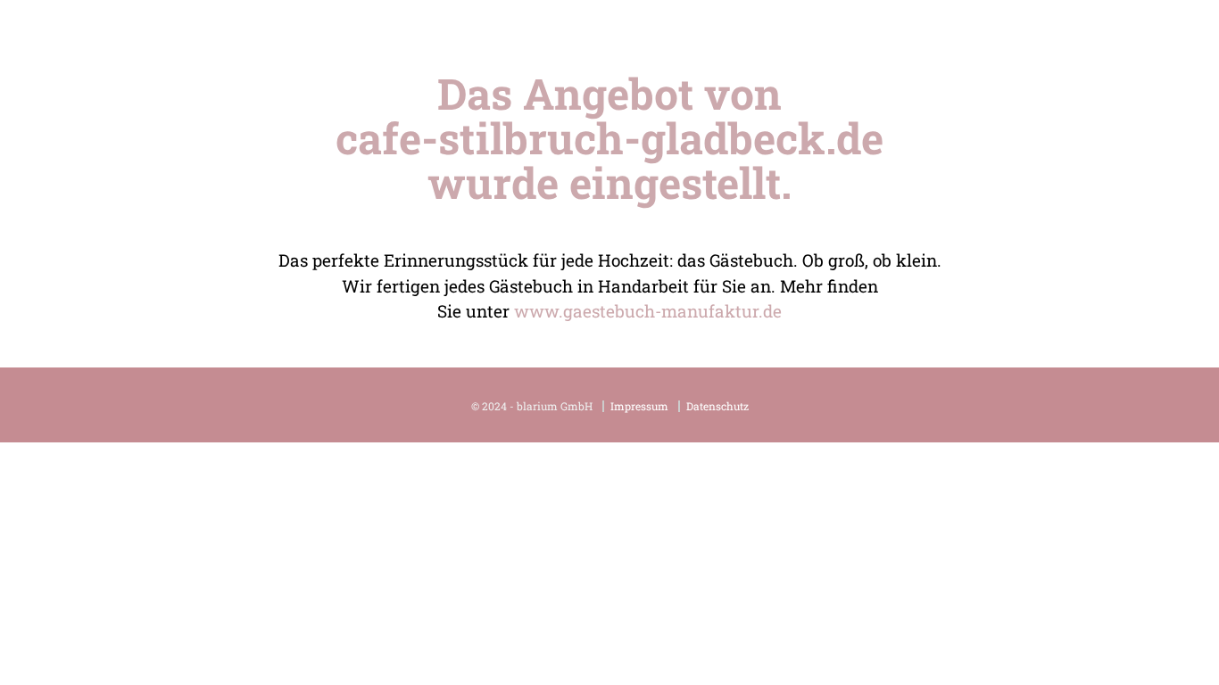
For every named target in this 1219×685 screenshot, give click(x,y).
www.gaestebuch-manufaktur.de (648, 311)
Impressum (639, 406)
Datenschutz (717, 406)
